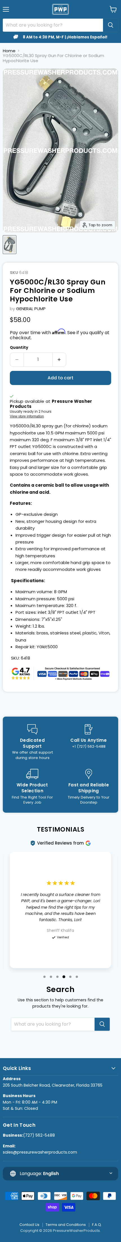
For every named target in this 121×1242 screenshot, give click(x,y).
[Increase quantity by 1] (59, 360)
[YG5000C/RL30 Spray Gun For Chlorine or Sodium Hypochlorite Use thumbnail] (9, 245)
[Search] (110, 25)
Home (9, 50)
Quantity (19, 347)
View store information (27, 416)
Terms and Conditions (66, 1224)
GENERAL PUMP (31, 309)
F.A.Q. (97, 1224)
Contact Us (29, 1224)
